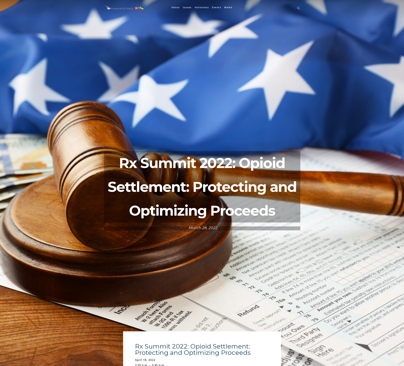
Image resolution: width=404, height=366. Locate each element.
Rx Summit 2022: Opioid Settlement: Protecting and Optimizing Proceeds (193, 349)
